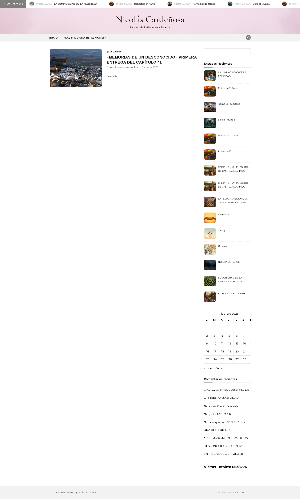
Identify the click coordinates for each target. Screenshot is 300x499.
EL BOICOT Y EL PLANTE (232, 293)
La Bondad (224, 214)
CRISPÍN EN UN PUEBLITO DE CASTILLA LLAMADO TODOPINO (233, 169)
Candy (221, 230)
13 (237, 343)
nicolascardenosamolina (124, 67)
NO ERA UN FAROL (229, 261)
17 (215, 351)
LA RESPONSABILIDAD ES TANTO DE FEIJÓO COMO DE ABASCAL (233, 201)
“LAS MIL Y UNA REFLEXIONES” (85, 37)
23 (207, 359)
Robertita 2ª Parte (228, 135)
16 (207, 351)
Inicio (53, 37)
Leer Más (112, 76)
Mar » (218, 368)
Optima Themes (87, 492)
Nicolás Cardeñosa (150, 19)
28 (244, 359)
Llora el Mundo (226, 119)
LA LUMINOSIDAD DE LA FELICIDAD (232, 74)
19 (229, 351)
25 (222, 359)
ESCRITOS (116, 52)
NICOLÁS (210, 438)
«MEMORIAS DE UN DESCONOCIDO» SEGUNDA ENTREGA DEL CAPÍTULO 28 (226, 445)
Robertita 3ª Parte (228, 88)
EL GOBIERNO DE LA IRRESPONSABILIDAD (230, 279)
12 (229, 343)
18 (222, 351)
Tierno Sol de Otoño (229, 103)
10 (215, 343)
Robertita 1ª (224, 151)
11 (222, 343)
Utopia (226, 413)
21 (244, 351)
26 (230, 359)
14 (244, 343)
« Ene (208, 368)
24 (215, 359)
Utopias (222, 246)
